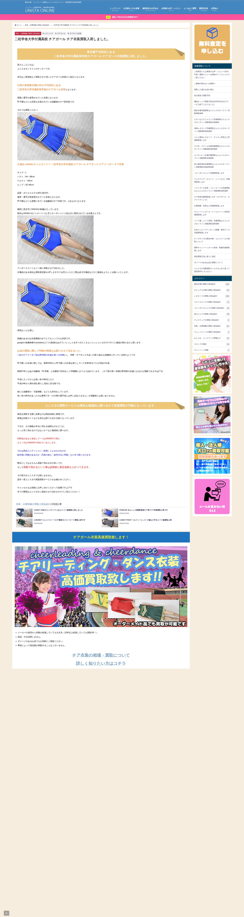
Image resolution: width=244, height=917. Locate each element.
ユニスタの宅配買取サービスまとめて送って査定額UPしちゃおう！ (212, 269)
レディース (49, 33)
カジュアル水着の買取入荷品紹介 (211, 290)
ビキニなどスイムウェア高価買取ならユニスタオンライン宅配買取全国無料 (212, 120)
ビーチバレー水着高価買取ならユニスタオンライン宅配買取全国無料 (212, 156)
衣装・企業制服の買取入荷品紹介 (28, 33)
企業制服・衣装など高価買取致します (209, 206)
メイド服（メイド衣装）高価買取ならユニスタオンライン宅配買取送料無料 (212, 222)
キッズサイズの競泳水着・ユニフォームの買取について (212, 240)
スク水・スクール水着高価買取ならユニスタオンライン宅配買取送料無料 (212, 147)
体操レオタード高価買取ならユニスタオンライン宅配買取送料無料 (212, 129)
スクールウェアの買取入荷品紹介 (211, 302)
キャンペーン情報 (211, 350)
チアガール (61, 33)
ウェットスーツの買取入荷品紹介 (211, 332)
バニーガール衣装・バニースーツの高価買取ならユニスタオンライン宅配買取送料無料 (212, 189)
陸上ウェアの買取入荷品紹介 (211, 314)
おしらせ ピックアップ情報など (211, 338)
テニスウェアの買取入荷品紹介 (211, 320)
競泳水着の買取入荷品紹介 (211, 284)
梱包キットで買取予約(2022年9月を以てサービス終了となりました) (211, 102)
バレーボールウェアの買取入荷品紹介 (211, 308)
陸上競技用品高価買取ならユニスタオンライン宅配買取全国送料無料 (212, 165)
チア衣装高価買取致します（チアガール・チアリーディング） (212, 198)
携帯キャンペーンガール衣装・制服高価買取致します (212, 249)
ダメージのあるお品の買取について (208, 262)
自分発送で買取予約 (202, 95)
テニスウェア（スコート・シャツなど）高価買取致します (212, 180)
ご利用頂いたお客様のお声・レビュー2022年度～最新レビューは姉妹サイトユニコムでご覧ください (212, 74)
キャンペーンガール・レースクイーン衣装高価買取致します (212, 213)
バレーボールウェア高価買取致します (209, 173)
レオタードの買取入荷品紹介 (211, 296)
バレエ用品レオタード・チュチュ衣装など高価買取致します (212, 138)
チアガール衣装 (75, 33)
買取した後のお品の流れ (204, 89)
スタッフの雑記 (211, 344)
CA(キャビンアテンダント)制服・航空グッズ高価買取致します (212, 231)
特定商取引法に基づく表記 (205, 256)
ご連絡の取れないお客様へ (205, 83)
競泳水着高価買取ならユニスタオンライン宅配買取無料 (212, 111)
